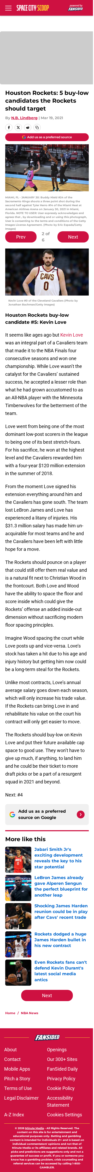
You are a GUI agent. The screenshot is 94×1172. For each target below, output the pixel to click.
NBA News (29, 1013)
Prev (21, 237)
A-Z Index (14, 1114)
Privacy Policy (61, 1078)
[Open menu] (8, 8)
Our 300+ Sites (62, 1059)
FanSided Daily (62, 1069)
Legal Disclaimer (21, 1098)
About (10, 1049)
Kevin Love (71, 335)
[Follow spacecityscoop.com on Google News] (81, 814)
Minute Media (34, 1128)
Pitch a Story (17, 1078)
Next (73, 237)
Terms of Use (18, 1088)
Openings (57, 1049)
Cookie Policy (61, 1088)
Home (10, 1013)
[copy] (37, 127)
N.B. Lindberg (24, 118)
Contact (12, 1059)
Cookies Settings (64, 1114)
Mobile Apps (17, 1069)
